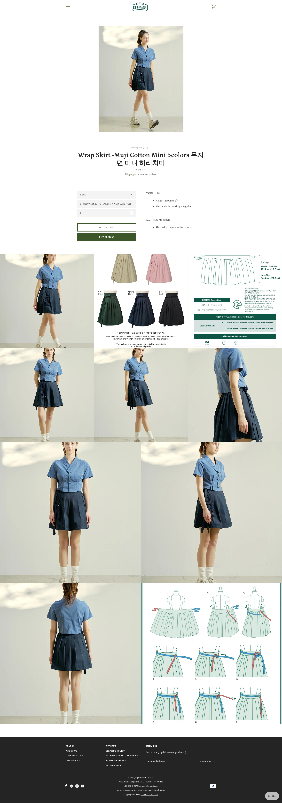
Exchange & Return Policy (122, 756)
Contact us (73, 761)
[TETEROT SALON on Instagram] (77, 785)
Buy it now (106, 237)
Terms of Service (116, 761)
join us (151, 746)
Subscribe (206, 761)
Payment (111, 746)
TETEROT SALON (149, 794)
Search (70, 746)
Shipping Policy (115, 751)
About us (71, 751)
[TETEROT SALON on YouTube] (82, 785)
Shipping (129, 174)
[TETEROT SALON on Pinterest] (71, 785)
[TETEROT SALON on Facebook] (66, 785)
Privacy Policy (115, 765)
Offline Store (74, 756)
